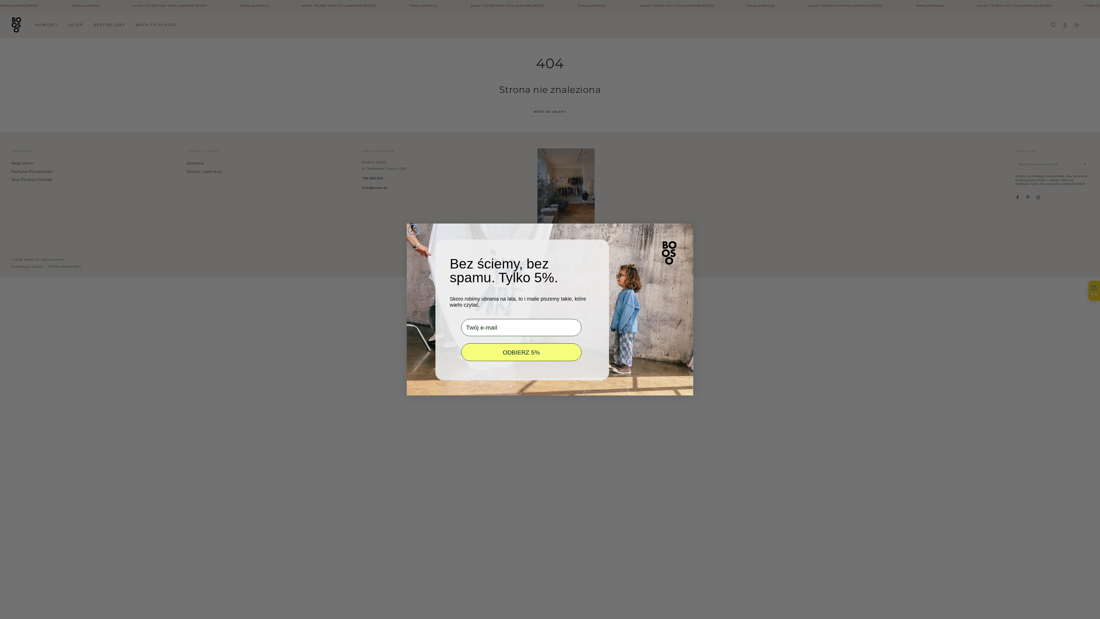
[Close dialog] (413, 230)
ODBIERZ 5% (521, 352)
